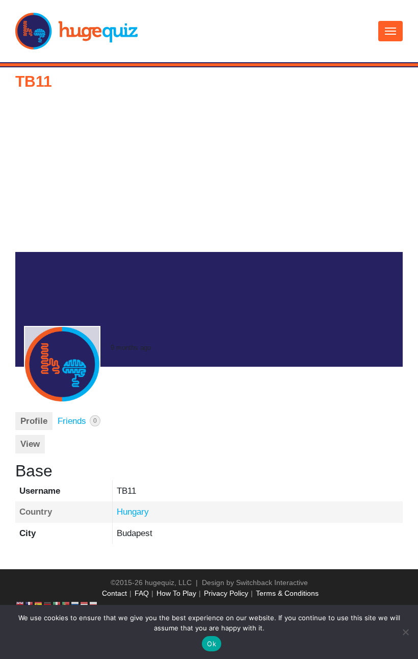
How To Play (176, 593)
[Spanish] (38, 604)
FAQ (142, 593)
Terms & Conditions (287, 593)
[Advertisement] (209, 175)
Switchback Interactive (272, 582)
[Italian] (57, 604)
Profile (33, 421)
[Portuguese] (66, 604)
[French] (29, 604)
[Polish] (93, 604)
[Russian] (75, 604)
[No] (405, 632)
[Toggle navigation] (390, 31)
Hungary (133, 512)
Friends (77, 421)
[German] (48, 604)
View (30, 444)
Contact (114, 593)
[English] (20, 604)
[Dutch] (84, 604)
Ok (211, 644)
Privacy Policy (226, 593)
